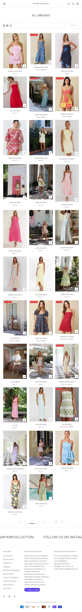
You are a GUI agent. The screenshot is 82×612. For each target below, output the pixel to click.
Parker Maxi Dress (41, 114)
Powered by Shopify (49, 602)
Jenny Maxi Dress (41, 503)
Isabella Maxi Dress (41, 67)
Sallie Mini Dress (41, 382)
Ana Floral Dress (41, 469)
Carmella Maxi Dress (15, 512)
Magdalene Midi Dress (67, 382)
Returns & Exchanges (11, 570)
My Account (7, 556)
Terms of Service (9, 581)
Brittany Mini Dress (67, 336)
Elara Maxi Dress (67, 204)
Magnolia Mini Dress (15, 71)
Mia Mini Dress (67, 424)
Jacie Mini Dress (41, 248)
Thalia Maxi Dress (15, 251)
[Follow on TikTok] (15, 597)
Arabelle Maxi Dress (15, 295)
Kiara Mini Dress (15, 202)
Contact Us (7, 563)
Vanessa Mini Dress (15, 158)
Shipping (6, 567)
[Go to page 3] (62, 521)
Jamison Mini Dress (41, 158)
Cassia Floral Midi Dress (15, 469)
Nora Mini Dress (41, 202)
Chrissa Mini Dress (67, 114)
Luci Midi (15, 425)
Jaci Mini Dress (15, 338)
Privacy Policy (8, 574)
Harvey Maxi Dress (67, 247)
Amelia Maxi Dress (67, 71)
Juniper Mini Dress (67, 468)
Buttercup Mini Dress (67, 159)
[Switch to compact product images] (11, 25)
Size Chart (7, 588)
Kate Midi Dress (15, 110)
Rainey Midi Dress (67, 294)
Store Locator (8, 559)
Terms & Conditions (10, 577)
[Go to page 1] (20, 521)
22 (56, 521)
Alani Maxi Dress (41, 294)
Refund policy (8, 585)
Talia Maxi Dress (41, 424)
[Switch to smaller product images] (7, 25)
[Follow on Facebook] (4, 597)
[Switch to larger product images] (4, 25)
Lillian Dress (15, 382)
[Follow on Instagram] (9, 597)
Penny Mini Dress (41, 338)
